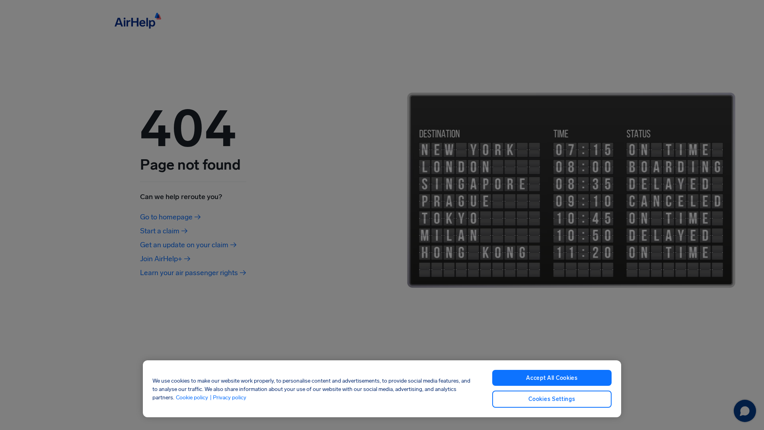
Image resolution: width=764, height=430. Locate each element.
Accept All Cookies (552, 378)
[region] (382, 388)
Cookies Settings (551, 399)
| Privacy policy (228, 397)
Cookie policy (192, 397)
